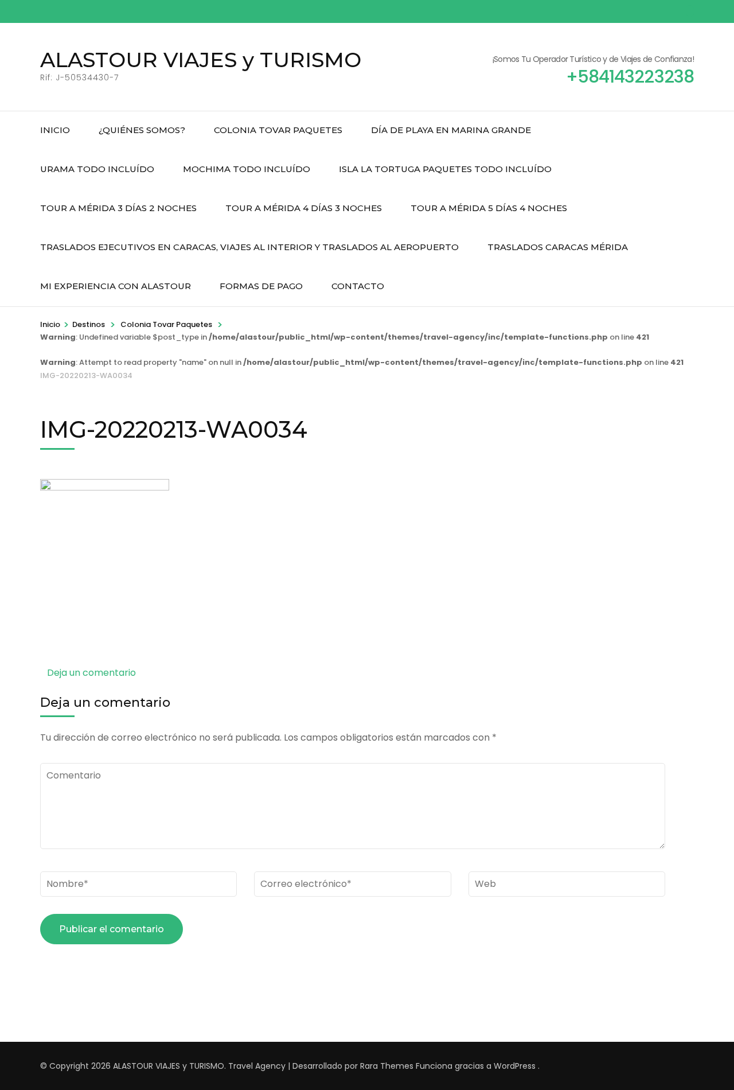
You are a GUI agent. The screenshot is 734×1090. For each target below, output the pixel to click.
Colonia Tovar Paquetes (278, 129)
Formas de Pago (261, 286)
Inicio (55, 129)
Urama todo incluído (97, 169)
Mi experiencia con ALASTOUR (115, 286)
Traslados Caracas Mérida (557, 247)
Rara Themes (386, 1066)
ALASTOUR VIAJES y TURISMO (200, 59)
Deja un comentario (91, 672)
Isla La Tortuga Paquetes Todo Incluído (445, 169)
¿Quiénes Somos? (142, 129)
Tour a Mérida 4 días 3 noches (303, 208)
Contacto (357, 286)
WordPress (515, 1066)
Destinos (88, 324)
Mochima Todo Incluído (246, 169)
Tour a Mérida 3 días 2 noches (118, 208)
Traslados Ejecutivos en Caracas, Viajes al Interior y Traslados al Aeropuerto (249, 247)
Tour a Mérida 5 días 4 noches (489, 208)
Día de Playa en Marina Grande (451, 129)
